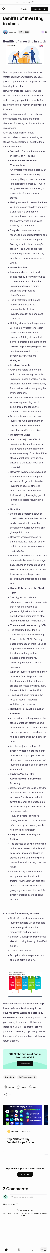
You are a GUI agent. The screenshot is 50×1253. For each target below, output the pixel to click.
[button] (25, 2)
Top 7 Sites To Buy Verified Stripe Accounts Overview (22, 1141)
